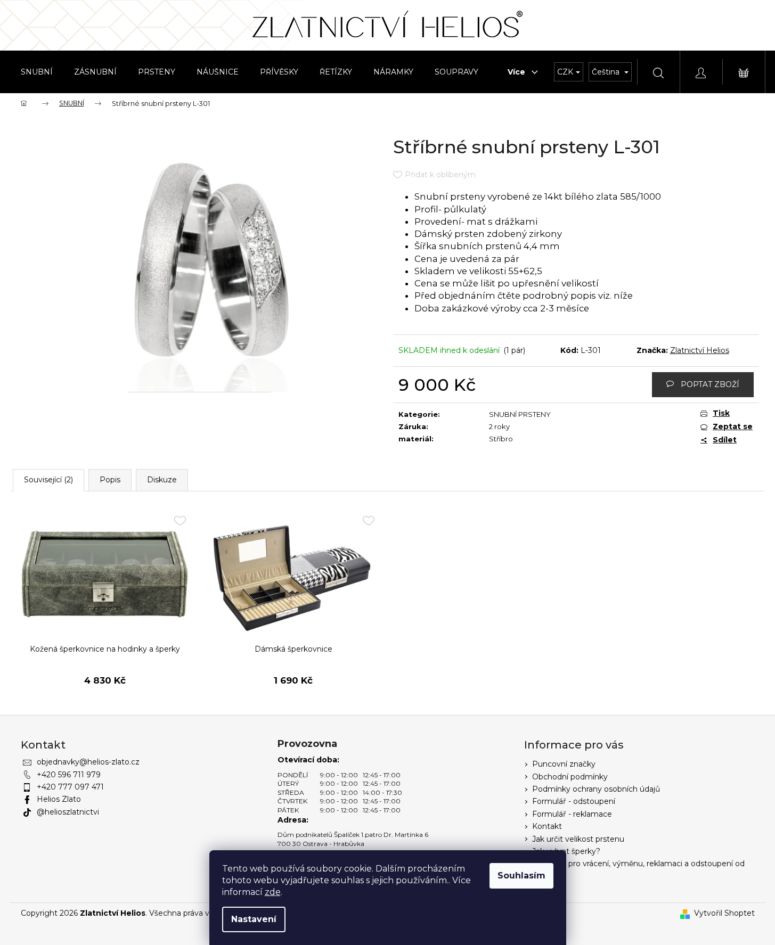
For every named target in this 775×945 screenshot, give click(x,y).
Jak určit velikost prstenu (578, 839)
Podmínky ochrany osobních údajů (596, 789)
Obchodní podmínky (570, 777)
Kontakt (547, 826)
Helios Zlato (59, 799)
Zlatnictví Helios (699, 350)
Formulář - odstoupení (573, 801)
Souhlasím (521, 875)
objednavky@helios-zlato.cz (88, 762)
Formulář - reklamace (572, 814)
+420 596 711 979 (69, 774)
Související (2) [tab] (48, 479)
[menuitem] (36, 72)
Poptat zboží (710, 384)
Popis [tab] (110, 479)
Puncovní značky (563, 764)
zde (273, 892)
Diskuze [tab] (162, 479)
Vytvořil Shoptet (724, 913)
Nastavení (253, 919)
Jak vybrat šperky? (566, 851)
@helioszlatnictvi (68, 812)
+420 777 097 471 (70, 787)
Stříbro (501, 438)
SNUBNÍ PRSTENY (520, 414)
